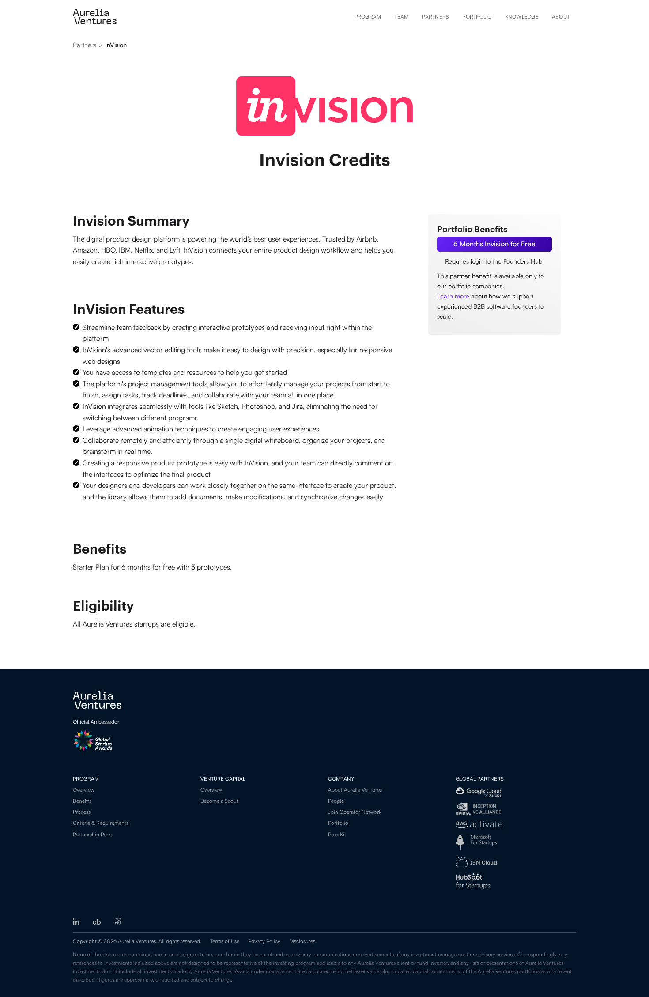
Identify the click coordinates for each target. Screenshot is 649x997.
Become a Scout (219, 800)
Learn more (453, 296)
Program (368, 16)
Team (401, 16)
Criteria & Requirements (100, 823)
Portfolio (476, 16)
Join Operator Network (354, 811)
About (561, 16)
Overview (83, 789)
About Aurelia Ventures (355, 789)
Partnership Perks (93, 834)
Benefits (82, 800)
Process (82, 811)
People (336, 800)
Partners (435, 16)
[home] (95, 16)
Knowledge (522, 16)
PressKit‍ (337, 834)
